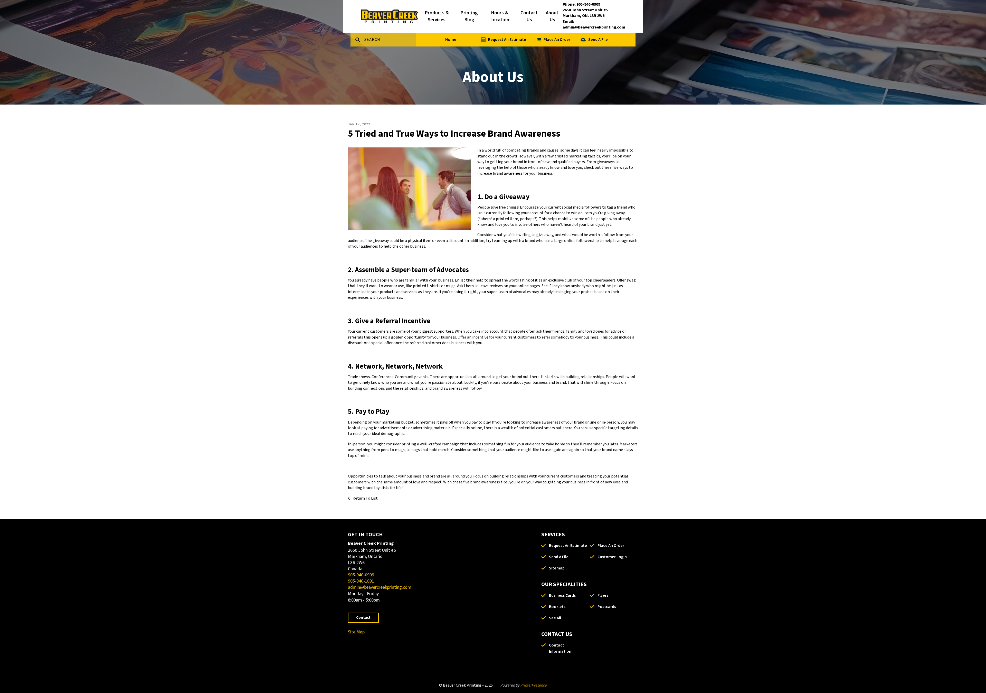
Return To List (365, 498)
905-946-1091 (361, 581)
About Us (552, 16)
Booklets (557, 607)
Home (450, 39)
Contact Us (529, 16)
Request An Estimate (507, 39)
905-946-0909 (361, 575)
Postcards (607, 607)
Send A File (598, 39)
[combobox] (390, 39)
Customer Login (612, 557)
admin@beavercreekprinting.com (379, 587)
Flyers (603, 595)
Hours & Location (499, 16)
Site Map (356, 632)
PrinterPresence (533, 685)
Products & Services (437, 16)
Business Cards (562, 595)
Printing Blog (469, 16)
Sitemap (557, 568)
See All (555, 618)
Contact (363, 617)
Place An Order (557, 39)
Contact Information (560, 648)
